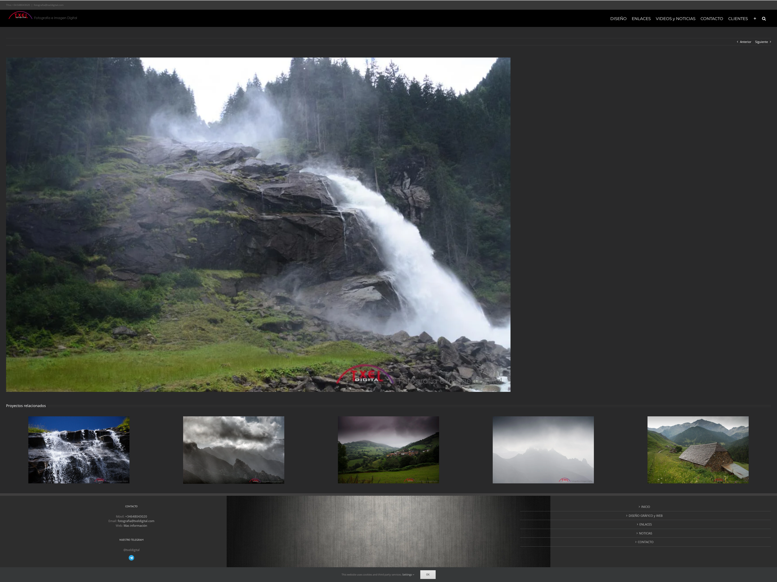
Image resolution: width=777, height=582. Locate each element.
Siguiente (761, 42)
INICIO (645, 507)
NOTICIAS (645, 533)
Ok (428, 574)
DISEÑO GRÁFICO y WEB (646, 516)
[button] (764, 18)
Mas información (135, 525)
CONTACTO (646, 542)
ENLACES (645, 524)
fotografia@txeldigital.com (49, 5)
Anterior (745, 42)
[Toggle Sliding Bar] (755, 18)
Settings (407, 574)
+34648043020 (136, 516)
